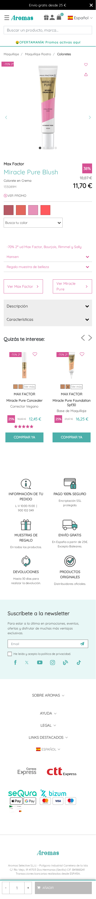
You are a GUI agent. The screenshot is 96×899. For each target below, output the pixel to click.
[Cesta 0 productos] (59, 17)
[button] (7, 107)
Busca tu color (16, 222)
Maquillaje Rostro (38, 54)
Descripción (17, 306)
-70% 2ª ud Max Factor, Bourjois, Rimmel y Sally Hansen (44, 252)
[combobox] (48, 30)
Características (20, 319)
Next (90, 338)
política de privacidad (55, 654)
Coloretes (64, 54)
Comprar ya (24, 437)
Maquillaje (11, 54)
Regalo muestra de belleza (28, 267)
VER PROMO (16, 196)
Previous (83, 338)
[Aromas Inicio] (21, 17)
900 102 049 (26, 510)
